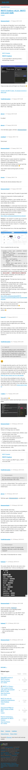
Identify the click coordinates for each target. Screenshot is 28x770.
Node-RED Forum (5, 7)
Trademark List (8, 753)
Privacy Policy (13, 734)
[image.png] (14, 410)
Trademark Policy (4, 765)
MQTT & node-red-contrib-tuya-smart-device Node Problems (8, 700)
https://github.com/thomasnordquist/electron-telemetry (13, 215)
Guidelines (14, 731)
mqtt (2, 682)
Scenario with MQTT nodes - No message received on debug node (14, 91)
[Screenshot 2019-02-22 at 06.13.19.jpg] (14, 583)
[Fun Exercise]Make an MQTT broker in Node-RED (7, 709)
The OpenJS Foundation (6, 763)
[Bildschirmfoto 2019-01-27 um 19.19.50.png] (14, 237)
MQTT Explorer (6, 53)
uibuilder (5, 682)
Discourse (9, 737)
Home (2, 731)
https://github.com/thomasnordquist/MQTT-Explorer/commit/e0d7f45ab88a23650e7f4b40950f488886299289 (14, 297)
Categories (7, 731)
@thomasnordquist (22, 129)
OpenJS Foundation (9, 747)
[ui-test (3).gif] (14, 74)
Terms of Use (13, 763)
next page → (4, 667)
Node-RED (5, 2)
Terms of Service (5, 734)
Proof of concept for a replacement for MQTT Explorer (7, 718)
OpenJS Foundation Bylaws (13, 764)
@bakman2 (14, 607)
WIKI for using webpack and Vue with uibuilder (12, 375)
